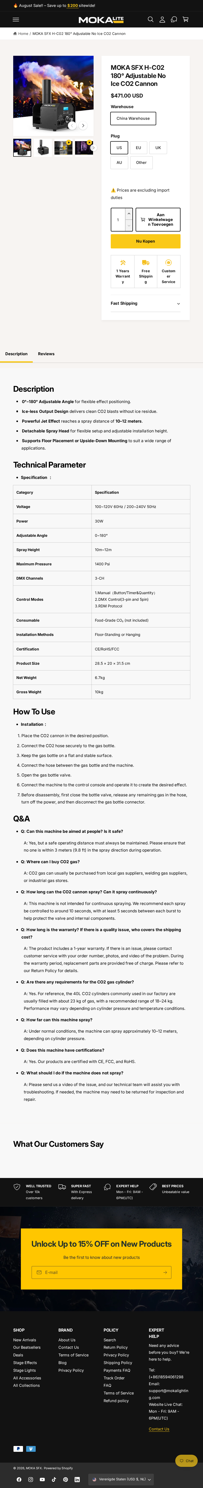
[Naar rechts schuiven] (83, 125)
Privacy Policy (71, 1370)
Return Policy (116, 1347)
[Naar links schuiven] (72, 125)
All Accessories (27, 1378)
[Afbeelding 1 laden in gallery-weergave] (22, 148)
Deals (18, 1355)
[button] (16, 19)
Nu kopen (145, 241)
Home (23, 33)
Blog (62, 1362)
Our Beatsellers (27, 1347)
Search (110, 1340)
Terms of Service (73, 1355)
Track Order (114, 1378)
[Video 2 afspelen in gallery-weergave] (84, 148)
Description (16, 353)
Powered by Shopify (58, 1468)
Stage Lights (24, 1370)
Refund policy (116, 1400)
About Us (67, 1340)
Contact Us (68, 1347)
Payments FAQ (117, 1370)
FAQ (107, 1385)
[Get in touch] (174, 19)
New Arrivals (24, 1340)
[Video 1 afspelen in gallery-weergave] (63, 148)
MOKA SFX (34, 1468)
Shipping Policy (118, 1362)
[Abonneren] (165, 1272)
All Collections (26, 1385)
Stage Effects (25, 1362)
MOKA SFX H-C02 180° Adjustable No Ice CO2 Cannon (79, 33)
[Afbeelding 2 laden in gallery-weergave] (43, 148)
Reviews (46, 353)
